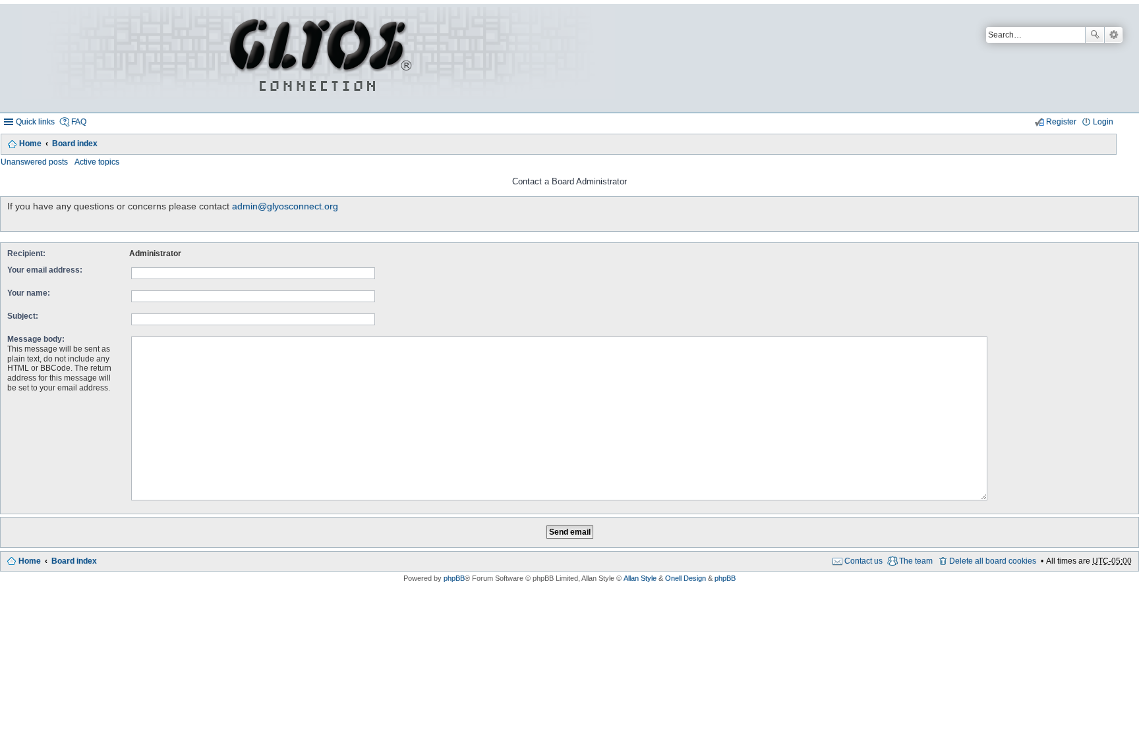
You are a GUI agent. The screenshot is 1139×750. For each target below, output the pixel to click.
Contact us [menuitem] (863, 561)
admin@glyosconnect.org (285, 206)
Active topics (96, 162)
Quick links (35, 122)
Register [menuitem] (1061, 122)
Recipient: (26, 253)
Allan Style (640, 578)
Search (1095, 35)
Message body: (36, 339)
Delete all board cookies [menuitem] (992, 561)
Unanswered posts (34, 162)
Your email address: (44, 270)
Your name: (28, 293)
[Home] (318, 58)
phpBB (454, 578)
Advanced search (1114, 35)
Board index (75, 143)
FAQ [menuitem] (78, 122)
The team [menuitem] (916, 561)
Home (30, 143)
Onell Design (685, 578)
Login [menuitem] (1103, 122)
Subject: (22, 316)
